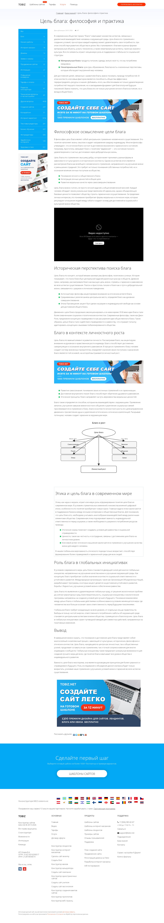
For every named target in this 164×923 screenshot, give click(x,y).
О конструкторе (24, 832)
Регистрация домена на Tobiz (96, 858)
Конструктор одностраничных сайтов (64, 877)
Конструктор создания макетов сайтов (64, 891)
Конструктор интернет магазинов (60, 851)
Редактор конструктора (26, 88)
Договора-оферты (69, 912)
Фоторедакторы (27, 135)
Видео (54, 826)
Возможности (24, 836)
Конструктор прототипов (61, 896)
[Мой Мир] (81, 734)
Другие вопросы (27, 101)
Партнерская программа (104, 808)
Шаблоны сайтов (37, 4)
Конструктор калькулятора (62, 868)
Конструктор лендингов (61, 846)
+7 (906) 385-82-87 (126, 822)
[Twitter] (76, 734)
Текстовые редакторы (29, 124)
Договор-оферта (58, 838)
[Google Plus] (86, 734)
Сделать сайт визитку (60, 856)
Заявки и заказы (27, 59)
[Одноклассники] (79, 734)
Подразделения (124, 837)
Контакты (121, 845)
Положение (51, 914)
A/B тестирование (92, 866)
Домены (24, 53)
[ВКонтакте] (74, 734)
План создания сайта (93, 850)
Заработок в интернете (25, 141)
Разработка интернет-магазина (97, 862)
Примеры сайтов (91, 834)
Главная (59, 13)
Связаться (121, 829)
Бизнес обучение (27, 129)
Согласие (60, 914)
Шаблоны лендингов (93, 830)
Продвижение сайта (92, 854)
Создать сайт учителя (60, 882)
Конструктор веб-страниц (62, 901)
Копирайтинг (26, 112)
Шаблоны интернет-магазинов (97, 826)
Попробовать (131, 4)
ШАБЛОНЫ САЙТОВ (82, 774)
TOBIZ (22, 4)
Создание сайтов (27, 107)
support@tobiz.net (127, 833)
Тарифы (52, 4)
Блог (22, 36)
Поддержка (89, 842)
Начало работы (27, 42)
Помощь (74, 4)
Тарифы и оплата (27, 82)
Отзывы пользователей (94, 838)
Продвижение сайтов (29, 64)
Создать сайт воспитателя (62, 886)
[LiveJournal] (83, 734)
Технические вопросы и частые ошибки (29, 95)
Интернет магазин (28, 48)
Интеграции (25, 70)
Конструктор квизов (59, 864)
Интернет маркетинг (29, 118)
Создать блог (56, 860)
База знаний (70, 13)
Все (22, 31)
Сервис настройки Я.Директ (129, 852)
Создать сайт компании (61, 872)
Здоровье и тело (27, 147)
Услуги (63, 4)
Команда (22, 844)
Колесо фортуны (124, 856)
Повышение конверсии (25, 76)
